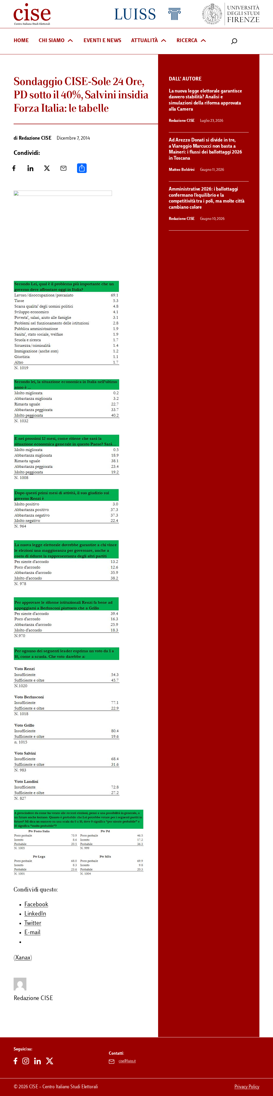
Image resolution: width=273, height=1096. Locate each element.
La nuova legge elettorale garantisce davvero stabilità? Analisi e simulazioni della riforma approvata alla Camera (205, 100)
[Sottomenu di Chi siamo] (70, 41)
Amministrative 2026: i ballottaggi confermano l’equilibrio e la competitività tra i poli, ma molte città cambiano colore (206, 198)
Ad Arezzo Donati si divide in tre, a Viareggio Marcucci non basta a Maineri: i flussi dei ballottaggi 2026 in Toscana (205, 149)
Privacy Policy (246, 1087)
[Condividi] (82, 170)
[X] (47, 170)
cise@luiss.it (127, 1061)
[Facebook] (14, 170)
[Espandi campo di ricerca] (234, 41)
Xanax (22, 958)
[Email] (63, 170)
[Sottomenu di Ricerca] (203, 41)
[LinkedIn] (30, 170)
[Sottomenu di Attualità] (163, 41)
